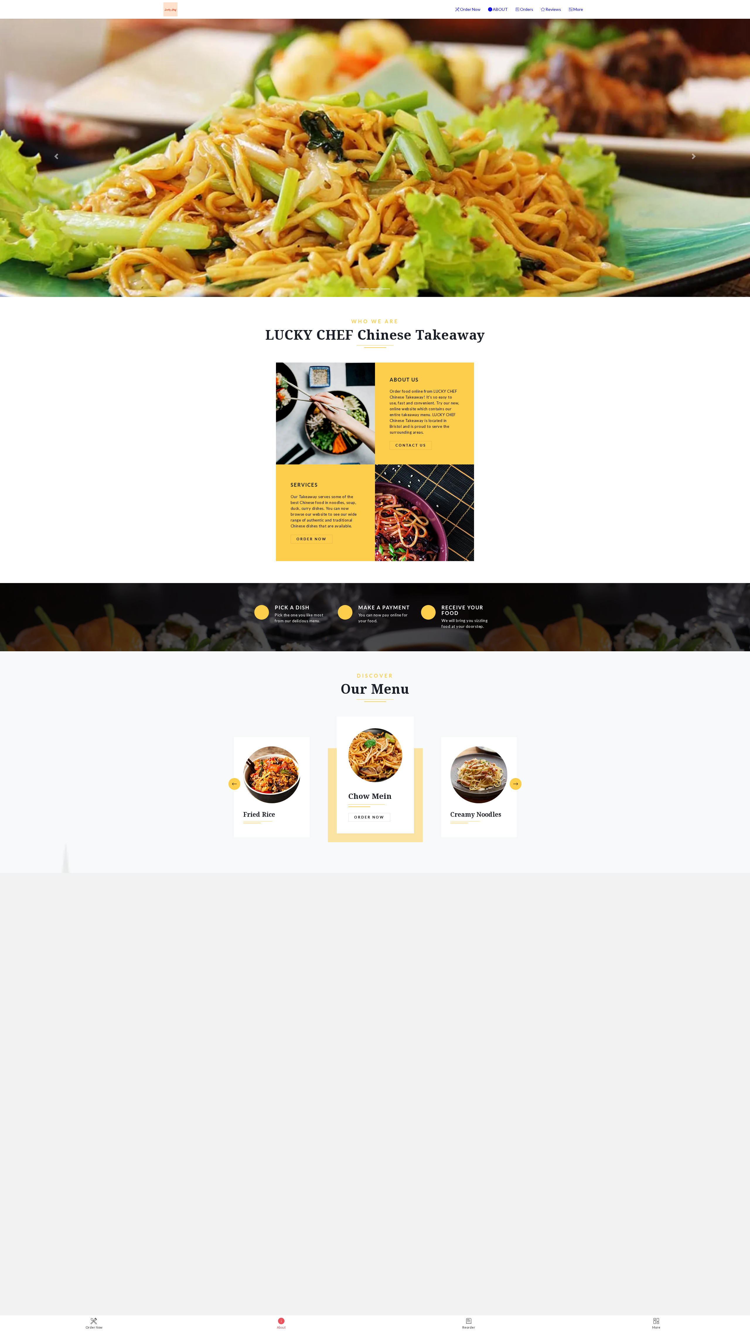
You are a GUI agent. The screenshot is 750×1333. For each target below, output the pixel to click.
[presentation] (234, 784)
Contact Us (411, 445)
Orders (526, 9)
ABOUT (500, 9)
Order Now (470, 9)
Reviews (553, 9)
